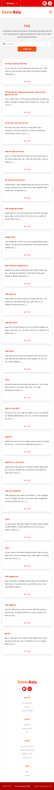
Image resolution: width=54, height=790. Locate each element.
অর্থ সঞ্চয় (27, 719)
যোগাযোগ (27, 775)
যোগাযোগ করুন (27, 49)
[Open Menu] (50, 12)
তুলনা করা (27, 697)
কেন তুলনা (27, 707)
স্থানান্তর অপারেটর (27, 711)
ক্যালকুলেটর (27, 725)
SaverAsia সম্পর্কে (27, 746)
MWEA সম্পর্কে (27, 754)
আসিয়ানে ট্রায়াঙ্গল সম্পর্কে (27, 750)
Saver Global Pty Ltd (42, 786)
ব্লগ (27, 732)
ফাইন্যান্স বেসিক (27, 728)
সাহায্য (27, 766)
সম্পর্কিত (27, 741)
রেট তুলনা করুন (27, 703)
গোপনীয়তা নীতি (6, 786)
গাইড (27, 772)
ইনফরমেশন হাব (27, 757)
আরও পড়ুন (27, 81)
